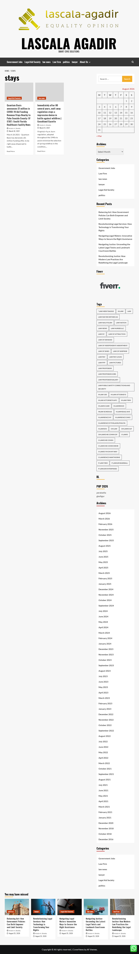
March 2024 (104, 633)
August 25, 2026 (14, 933)
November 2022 (106, 720)
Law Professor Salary (108, 380)
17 (99, 118)
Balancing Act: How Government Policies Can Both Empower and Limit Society (114, 215)
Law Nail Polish (105, 323)
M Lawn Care (104, 406)
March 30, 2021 (14, 131)
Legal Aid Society (32, 62)
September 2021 (106, 774)
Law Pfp (101, 363)
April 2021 (103, 801)
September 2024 (106, 605)
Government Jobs (15, 62)
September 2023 (106, 665)
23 (131, 118)
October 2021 (105, 768)
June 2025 (103, 556)
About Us (84, 62)
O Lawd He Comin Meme (108, 446)
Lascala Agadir (69, 43)
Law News (102, 328)
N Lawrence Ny (104, 417)
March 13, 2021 (45, 128)
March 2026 (104, 518)
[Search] (132, 62)
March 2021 (104, 806)
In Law (121, 311)
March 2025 (104, 573)
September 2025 (106, 540)
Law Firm (57, 62)
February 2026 (105, 524)
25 (104, 124)
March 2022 (104, 763)
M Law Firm (126, 400)
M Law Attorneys (118, 395)
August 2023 (105, 671)
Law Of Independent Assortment (112, 345)
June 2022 (103, 747)
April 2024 (103, 627)
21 (121, 118)
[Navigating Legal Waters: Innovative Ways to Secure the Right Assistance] (69, 907)
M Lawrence (118, 406)
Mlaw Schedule (105, 412)
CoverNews (78, 949)
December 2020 (106, 823)
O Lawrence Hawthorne (109, 457)
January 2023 (105, 709)
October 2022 (105, 725)
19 (110, 118)
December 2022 (106, 714)
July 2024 (103, 611)
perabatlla (101, 492)
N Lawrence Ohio (122, 417)
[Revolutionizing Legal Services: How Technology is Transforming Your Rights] (43, 907)
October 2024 (105, 600)
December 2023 (106, 649)
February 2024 (105, 638)
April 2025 (103, 567)
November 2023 (106, 654)
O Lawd (124, 434)
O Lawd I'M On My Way (107, 452)
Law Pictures (115, 363)
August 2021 (105, 779)
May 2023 (103, 687)
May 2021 (103, 796)
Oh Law (114, 429)
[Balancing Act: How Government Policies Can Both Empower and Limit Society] (17, 907)
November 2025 (106, 529)
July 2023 (103, 676)
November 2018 (106, 828)
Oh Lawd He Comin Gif (107, 434)
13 (115, 112)
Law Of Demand (105, 340)
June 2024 (103, 616)
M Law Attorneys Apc (107, 400)
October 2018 (105, 834)
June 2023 (103, 681)
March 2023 (104, 698)
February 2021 (105, 812)
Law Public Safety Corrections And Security (114, 387)
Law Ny (101, 334)
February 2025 (105, 578)
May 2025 (103, 562)
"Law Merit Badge (106, 311)
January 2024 (105, 643)
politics (66, 62)
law (129, 311)
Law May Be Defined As (108, 317)
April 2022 (103, 758)
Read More (11, 151)
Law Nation (121, 323)
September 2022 (106, 730)
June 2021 (103, 790)
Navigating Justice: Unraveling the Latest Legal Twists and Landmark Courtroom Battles (114, 247)
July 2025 (103, 551)
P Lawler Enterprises (107, 469)
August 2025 (105, 546)
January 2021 (105, 817)
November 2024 (106, 595)
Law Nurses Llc (117, 328)
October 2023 (105, 660)
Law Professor (105, 368)
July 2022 (103, 741)
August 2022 (105, 736)
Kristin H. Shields (14, 128)
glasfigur (101, 496)
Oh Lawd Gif (126, 429)
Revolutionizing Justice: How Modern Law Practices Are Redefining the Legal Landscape (113, 259)
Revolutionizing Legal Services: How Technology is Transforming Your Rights (115, 227)
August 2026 (105, 513)
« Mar (99, 136)
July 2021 (103, 785)
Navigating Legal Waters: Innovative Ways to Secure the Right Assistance (115, 237)
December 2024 (106, 589)
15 (126, 112)
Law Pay (101, 357)
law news (46, 62)
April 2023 (103, 692)
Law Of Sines (103, 351)
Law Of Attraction (116, 334)
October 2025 (105, 535)
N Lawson (102, 429)
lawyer (75, 62)
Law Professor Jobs (107, 374)
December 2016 (106, 839)
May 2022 (103, 752)
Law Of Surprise (120, 351)
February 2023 (105, 703)
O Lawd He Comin (105, 440)
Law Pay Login (115, 357)
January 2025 (105, 584)
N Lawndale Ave (123, 412)
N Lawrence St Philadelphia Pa (111, 423)
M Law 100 (102, 395)
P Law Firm (103, 463)
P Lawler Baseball (120, 463)
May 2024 (103, 622)
